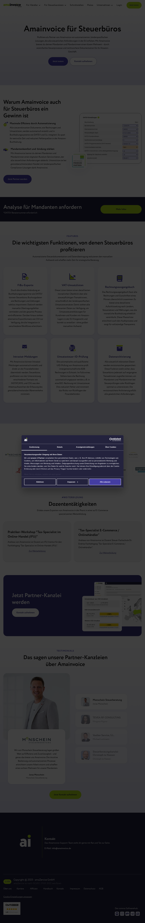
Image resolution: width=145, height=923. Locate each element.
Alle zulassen (105, 482)
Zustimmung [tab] (34, 447)
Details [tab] (60, 447)
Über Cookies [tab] (110, 447)
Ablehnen (40, 482)
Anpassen (71, 482)
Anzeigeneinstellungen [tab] (85, 447)
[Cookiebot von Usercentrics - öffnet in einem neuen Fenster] (111, 439)
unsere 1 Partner (38, 458)
